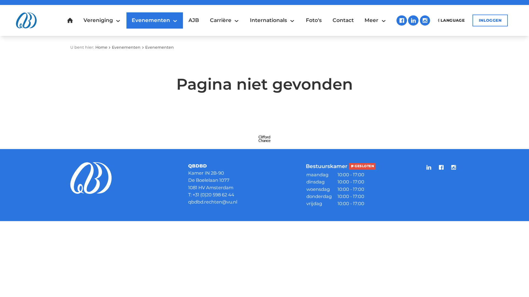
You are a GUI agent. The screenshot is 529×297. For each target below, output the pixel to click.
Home (101, 47)
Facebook (401, 20)
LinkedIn (413, 20)
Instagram (425, 20)
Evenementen (126, 47)
